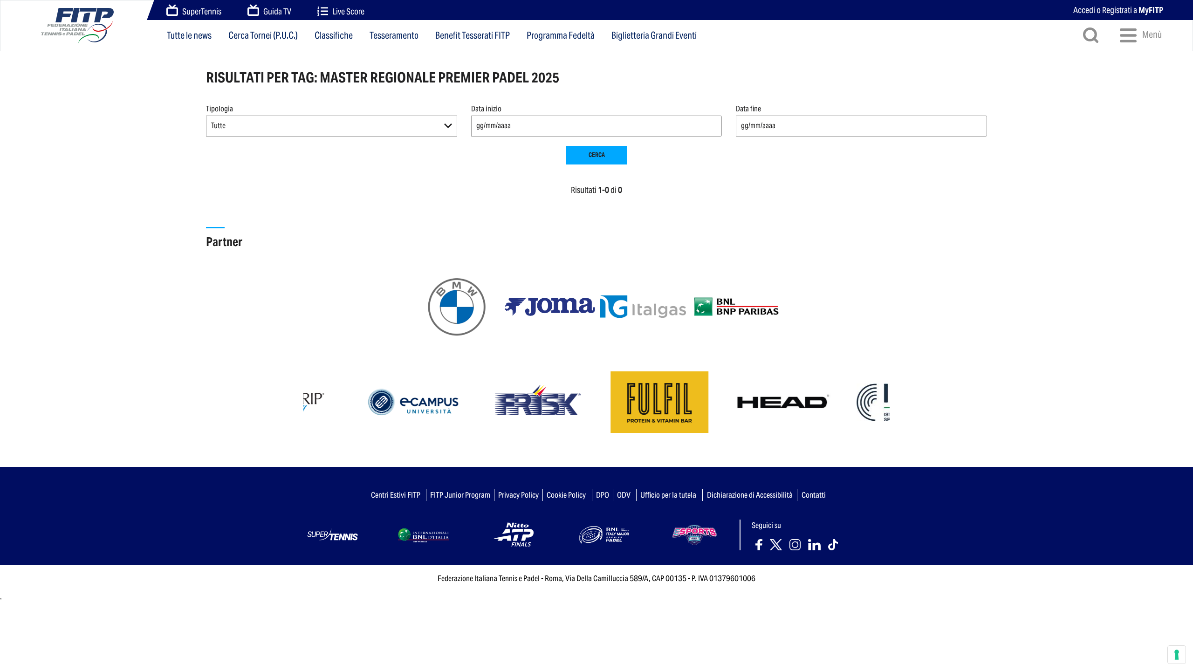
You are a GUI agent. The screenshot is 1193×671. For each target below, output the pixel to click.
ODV (624, 495)
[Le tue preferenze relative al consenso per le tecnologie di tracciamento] (1177, 655)
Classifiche (334, 35)
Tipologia (219, 109)
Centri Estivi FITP (395, 495)
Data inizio (486, 109)
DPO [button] (602, 495)
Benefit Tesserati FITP (472, 35)
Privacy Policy (518, 495)
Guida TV (277, 11)
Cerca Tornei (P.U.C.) (263, 35)
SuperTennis (201, 11)
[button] (331, 126)
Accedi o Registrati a (1118, 10)
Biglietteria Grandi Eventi (654, 35)
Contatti (814, 495)
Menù (1151, 34)
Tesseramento (394, 35)
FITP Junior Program (460, 495)
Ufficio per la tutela (668, 495)
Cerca (597, 155)
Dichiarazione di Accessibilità (750, 495)
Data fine (748, 109)
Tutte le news (189, 35)
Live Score (348, 11)
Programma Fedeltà (561, 35)
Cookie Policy (566, 495)
